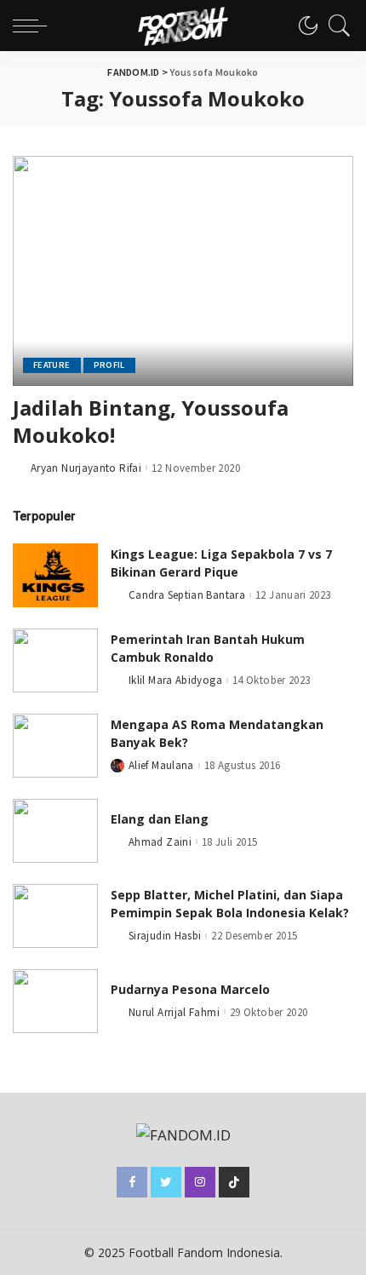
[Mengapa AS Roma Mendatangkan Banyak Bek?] (55, 746)
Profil (109, 364)
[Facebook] (132, 1182)
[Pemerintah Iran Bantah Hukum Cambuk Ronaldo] (55, 660)
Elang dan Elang (160, 819)
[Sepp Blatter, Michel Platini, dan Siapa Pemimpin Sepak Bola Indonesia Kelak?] (55, 916)
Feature (52, 364)
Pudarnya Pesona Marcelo (190, 989)
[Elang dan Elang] (55, 831)
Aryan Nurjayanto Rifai (86, 468)
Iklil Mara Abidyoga (175, 680)
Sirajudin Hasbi (165, 935)
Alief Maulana (161, 765)
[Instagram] (200, 1182)
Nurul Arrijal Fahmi (174, 1012)
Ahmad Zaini (160, 841)
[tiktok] (234, 1182)
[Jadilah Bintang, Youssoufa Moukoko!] (183, 271)
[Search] (335, 25)
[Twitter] (166, 1182)
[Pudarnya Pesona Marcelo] (55, 1001)
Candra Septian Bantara (187, 594)
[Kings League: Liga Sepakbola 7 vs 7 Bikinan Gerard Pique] (55, 575)
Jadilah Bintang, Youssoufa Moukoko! (151, 421)
